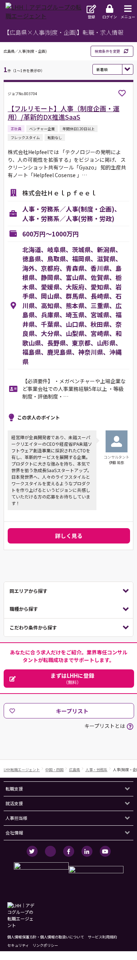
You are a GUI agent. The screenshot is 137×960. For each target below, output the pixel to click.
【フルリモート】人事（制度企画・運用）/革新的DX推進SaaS (63, 113)
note (50, 851)
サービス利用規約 (102, 937)
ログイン (109, 16)
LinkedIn (86, 851)
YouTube (105, 851)
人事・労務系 (96, 769)
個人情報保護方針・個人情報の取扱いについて (45, 937)
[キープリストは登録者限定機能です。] (122, 93)
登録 (91, 16)
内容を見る (68, 591)
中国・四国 (54, 769)
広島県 (74, 769)
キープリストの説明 (130, 726)
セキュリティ (18, 945)
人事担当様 (16, 818)
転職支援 (14, 788)
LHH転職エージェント (22, 769)
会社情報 (14, 832)
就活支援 (14, 803)
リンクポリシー (45, 945)
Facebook (68, 851)
